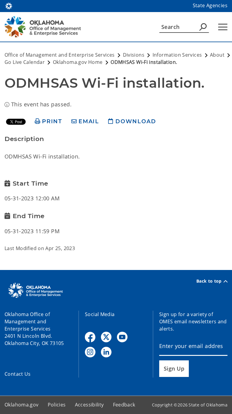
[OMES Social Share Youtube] (122, 337)
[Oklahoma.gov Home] (9, 5)
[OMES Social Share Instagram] (90, 352)
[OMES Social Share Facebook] (90, 337)
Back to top (209, 281)
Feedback (124, 404)
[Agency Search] (203, 27)
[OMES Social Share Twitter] (106, 337)
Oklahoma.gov (22, 404)
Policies (57, 404)
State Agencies (210, 5)
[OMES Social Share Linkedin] (106, 352)
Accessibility (89, 404)
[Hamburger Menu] (222, 27)
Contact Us (18, 374)
